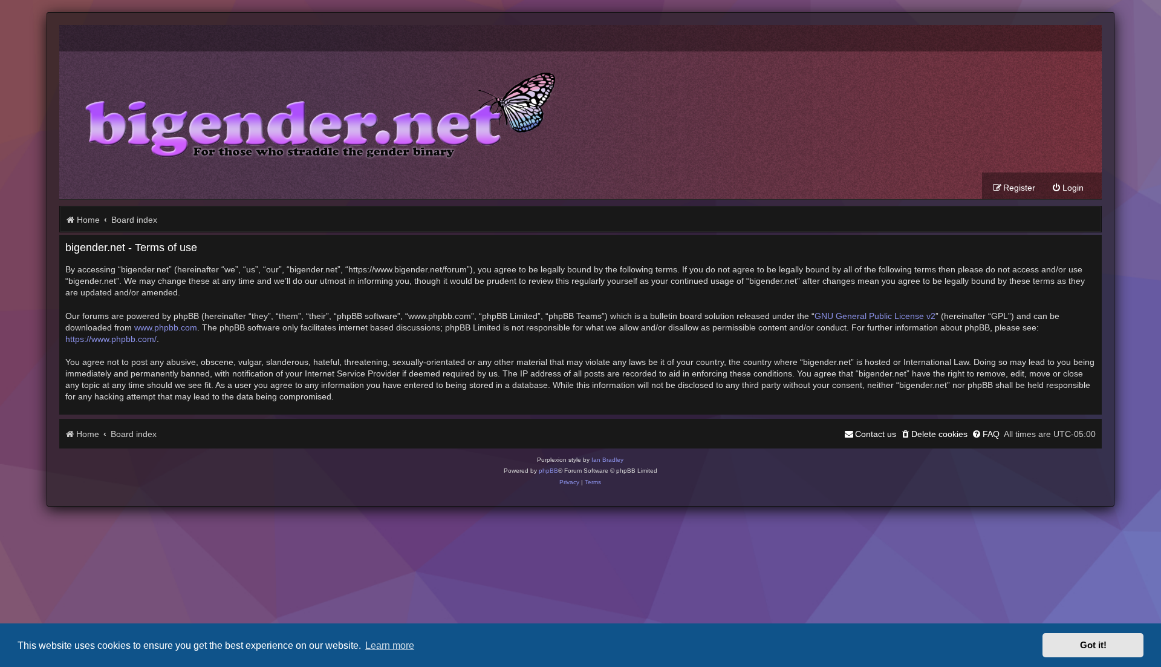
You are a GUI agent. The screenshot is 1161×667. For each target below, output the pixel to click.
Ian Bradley (607, 459)
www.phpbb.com (165, 327)
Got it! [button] (1093, 645)
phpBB (548, 470)
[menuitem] (1068, 188)
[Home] (311, 111)
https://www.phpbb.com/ (111, 339)
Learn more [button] (389, 645)
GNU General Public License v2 (875, 316)
